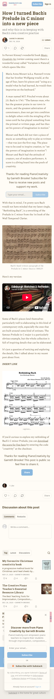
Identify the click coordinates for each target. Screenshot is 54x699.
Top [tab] (5, 553)
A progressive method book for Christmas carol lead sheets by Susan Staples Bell (17, 570)
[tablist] (14, 517)
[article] (27, 569)
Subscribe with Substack (29, 665)
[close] (45, 615)
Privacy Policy (36, 678)
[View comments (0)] (15, 48)
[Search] (49, 553)
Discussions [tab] (24, 553)
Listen (48, 40)
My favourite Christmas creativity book (17, 562)
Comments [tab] (9, 516)
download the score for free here (25, 443)
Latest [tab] (13, 553)
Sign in (48, 4)
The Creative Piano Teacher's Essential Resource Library (14, 589)
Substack (12, 692)
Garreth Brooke (16, 39)
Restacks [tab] (21, 516)
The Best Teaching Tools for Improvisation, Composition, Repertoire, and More (16, 598)
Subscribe (37, 4)
